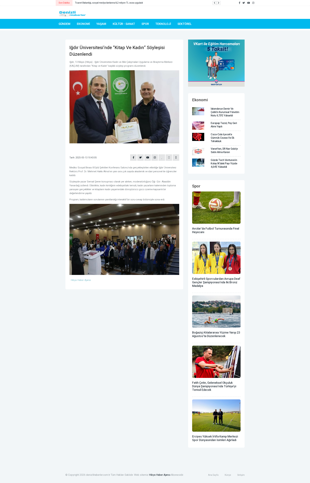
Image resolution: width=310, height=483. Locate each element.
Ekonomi (83, 24)
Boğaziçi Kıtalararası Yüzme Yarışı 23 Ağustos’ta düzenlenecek (216, 334)
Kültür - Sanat (124, 24)
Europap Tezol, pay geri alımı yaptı (224, 124)
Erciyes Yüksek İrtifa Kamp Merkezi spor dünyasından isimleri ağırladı (215, 438)
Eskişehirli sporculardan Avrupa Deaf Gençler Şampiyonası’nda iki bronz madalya (216, 282)
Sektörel (184, 24)
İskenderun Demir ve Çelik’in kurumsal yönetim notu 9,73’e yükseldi (225, 112)
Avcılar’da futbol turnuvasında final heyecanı (215, 230)
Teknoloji (163, 24)
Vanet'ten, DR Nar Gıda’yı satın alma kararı (224, 150)
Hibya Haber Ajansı (159, 475)
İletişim (241, 475)
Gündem (64, 24)
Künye (228, 475)
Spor (145, 24)
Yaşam (101, 24)
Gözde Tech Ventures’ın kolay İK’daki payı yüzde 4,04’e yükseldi (224, 163)
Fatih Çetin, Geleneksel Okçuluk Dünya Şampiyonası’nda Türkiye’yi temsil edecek (214, 386)
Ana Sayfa (213, 475)
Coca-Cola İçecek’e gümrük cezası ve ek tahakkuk (222, 138)
